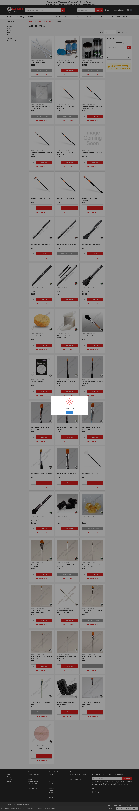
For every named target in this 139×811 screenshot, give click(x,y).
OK (69, 412)
